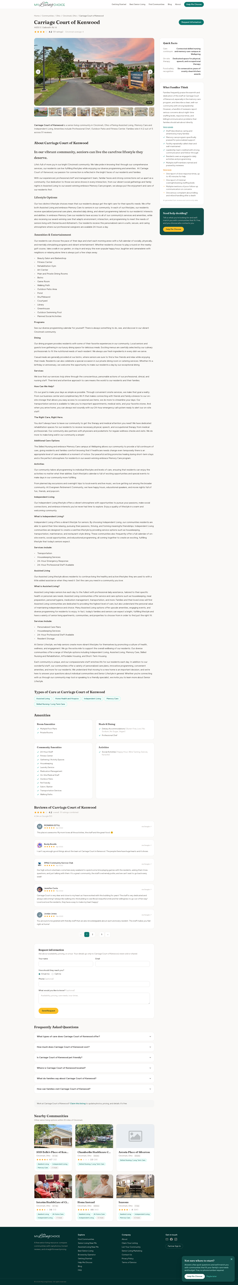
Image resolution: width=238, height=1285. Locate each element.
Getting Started (119, 4)
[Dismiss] (231, 1259)
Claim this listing (78, 1103)
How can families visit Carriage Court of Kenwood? (63, 1089)
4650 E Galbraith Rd (44, 27)
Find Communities (156, 4)
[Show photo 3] (69, 111)
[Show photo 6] (112, 111)
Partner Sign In (174, 1246)
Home (37, 16)
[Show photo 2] (55, 111)
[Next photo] (150, 71)
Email (97, 959)
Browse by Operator (87, 1255)
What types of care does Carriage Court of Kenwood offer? (68, 1036)
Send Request (48, 1011)
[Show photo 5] (98, 111)
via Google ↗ (147, 826)
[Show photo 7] (126, 111)
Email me (45, 974)
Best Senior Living (137, 4)
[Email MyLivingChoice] (167, 1239)
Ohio (58, 16)
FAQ (80, 1270)
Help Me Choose (194, 4)
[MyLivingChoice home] (49, 4)
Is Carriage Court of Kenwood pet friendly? (59, 1057)
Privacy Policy (127, 1258)
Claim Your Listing (130, 1243)
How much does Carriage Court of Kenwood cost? (63, 1047)
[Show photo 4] (83, 111)
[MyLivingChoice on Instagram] (175, 1239)
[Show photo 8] (141, 111)
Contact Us (127, 1255)
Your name (43, 959)
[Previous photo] (38, 71)
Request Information (191, 22)
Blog (170, 4)
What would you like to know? (57, 990)
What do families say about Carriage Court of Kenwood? (66, 1078)
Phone (46, 979)
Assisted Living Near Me (88, 1247)
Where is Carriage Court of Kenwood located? (61, 1068)
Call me (58, 974)
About (178, 4)
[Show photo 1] (40, 111)
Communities (48, 16)
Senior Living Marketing (132, 1251)
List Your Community (131, 1247)
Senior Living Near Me (87, 1243)
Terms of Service (129, 1262)
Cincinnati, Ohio (70, 16)
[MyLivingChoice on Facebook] (171, 1239)
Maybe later (211, 1276)
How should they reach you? (51, 970)
